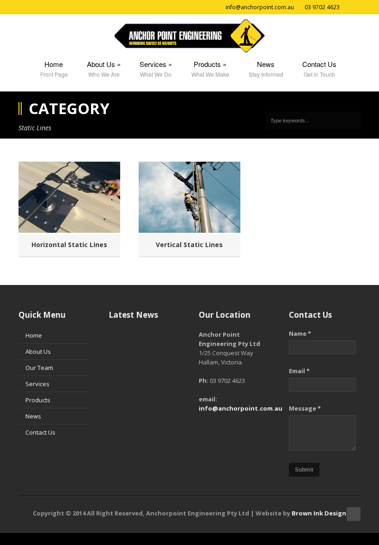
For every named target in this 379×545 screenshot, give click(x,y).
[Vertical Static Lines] (189, 197)
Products (37, 400)
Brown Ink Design (319, 513)
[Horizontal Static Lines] (69, 197)
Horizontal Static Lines (69, 244)
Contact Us (40, 432)
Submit (304, 469)
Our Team (39, 367)
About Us (38, 351)
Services (37, 384)
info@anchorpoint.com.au (240, 408)
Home (33, 335)
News (33, 416)
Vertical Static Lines (189, 244)
